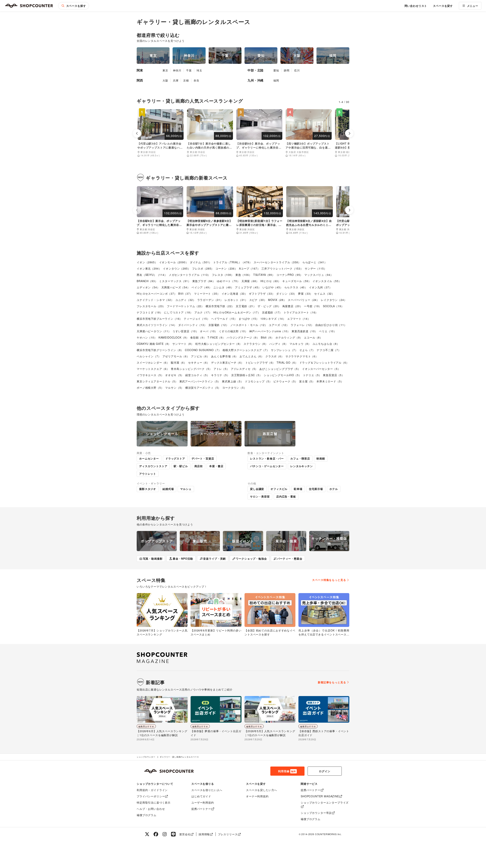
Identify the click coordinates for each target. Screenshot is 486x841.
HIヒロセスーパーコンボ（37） (157, 293)
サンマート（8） (183, 344)
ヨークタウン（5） (234, 387)
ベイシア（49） (202, 287)
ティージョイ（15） (197, 318)
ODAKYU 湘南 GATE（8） (154, 344)
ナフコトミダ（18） (150, 312)
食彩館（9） (198, 337)
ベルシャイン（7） (149, 356)
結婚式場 (168, 489)
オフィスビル (279, 489)
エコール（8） (313, 337)
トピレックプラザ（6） (260, 362)
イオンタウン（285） (176, 268)
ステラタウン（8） (256, 344)
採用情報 (204, 834)
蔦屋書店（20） (292, 306)
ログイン (324, 771)
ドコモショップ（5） (258, 381)
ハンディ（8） (278, 344)
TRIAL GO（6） (287, 362)
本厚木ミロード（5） (329, 381)
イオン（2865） (147, 262)
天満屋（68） (250, 281)
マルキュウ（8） (300, 344)
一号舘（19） (312, 306)
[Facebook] (156, 834)
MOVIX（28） (277, 300)
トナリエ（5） (312, 375)
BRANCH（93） (147, 281)
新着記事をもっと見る (332, 682)
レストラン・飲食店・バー (267, 458)
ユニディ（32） (185, 300)
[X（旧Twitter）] (147, 834)
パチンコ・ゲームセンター (267, 466)
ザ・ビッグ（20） (269, 306)
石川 (297, 70)
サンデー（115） (316, 268)
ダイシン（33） (286, 293)
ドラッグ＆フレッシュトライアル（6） (324, 362)
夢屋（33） (305, 293)
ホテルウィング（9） (288, 337)
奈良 (196, 80)
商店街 (198, 466)
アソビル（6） (200, 356)
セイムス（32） (324, 293)
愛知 (276, 70)
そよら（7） (307, 350)
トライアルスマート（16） (301, 312)
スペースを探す (76, 6)
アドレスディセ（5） (244, 369)
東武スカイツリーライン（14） (157, 325)
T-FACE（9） (216, 337)
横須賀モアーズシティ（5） (203, 387)
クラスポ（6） (274, 356)
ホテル (333, 489)
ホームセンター (149, 458)
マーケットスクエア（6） (153, 369)
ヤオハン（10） (147, 337)
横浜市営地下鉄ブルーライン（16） (159, 318)
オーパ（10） (208, 331)
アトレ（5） (221, 369)
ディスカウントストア (153, 466)
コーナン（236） (226, 268)
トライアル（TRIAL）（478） (232, 262)
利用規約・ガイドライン (152, 790)
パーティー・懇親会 (289, 558)
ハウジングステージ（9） (243, 337)
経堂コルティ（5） (197, 375)
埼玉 (199, 70)
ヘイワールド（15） (224, 318)
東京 (165, 70)
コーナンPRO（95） (289, 275)
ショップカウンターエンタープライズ (325, 802)
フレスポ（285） (203, 268)
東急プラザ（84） (203, 281)
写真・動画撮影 (153, 558)
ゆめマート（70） (228, 281)
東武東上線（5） (232, 381)
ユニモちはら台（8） (325, 344)
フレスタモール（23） (151, 306)
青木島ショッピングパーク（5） (191, 369)
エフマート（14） (298, 318)
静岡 (287, 70)
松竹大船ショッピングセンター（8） (218, 344)
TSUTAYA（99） (264, 275)
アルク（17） (203, 312)
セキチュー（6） (199, 362)
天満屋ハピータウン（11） (154, 331)
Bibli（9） (267, 337)
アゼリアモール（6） (176, 356)
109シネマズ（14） (273, 318)
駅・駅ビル (181, 466)
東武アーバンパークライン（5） (200, 381)
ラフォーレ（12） (302, 325)
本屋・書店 (216, 466)
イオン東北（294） (149, 268)
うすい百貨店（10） (185, 331)
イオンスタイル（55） (326, 281)
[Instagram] (164, 834)
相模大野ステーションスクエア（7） (245, 350)
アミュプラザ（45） (248, 287)
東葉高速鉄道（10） (304, 331)
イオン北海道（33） (234, 293)
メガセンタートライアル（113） (189, 275)
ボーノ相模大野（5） (150, 387)
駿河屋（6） (179, 362)
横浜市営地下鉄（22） (220, 306)
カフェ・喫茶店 (300, 458)
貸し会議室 (257, 489)
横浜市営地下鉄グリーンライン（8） (160, 350)
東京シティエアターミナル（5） (157, 381)
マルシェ (185, 489)
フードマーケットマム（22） (185, 306)
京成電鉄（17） (272, 312)
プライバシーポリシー (151, 796)
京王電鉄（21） (246, 306)
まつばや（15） (249, 318)
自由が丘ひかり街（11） (331, 325)
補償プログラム (146, 815)
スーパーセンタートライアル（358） (277, 262)
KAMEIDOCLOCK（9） (174, 337)
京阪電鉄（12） (218, 325)
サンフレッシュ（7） (284, 350)
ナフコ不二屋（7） (329, 350)
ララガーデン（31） (210, 300)
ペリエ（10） (327, 331)
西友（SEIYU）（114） (152, 275)
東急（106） (243, 275)
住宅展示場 (316, 489)
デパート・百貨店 (203, 458)
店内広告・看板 (286, 496)
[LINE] (173, 834)
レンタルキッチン (301, 466)
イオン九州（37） (320, 287)
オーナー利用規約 (257, 796)
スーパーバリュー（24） (303, 300)
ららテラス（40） (296, 287)
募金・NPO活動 (183, 558)
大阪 (165, 80)
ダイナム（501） (201, 262)
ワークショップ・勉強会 (251, 558)
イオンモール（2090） (173, 262)
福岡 (276, 80)
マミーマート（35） (207, 293)
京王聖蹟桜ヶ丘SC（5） (246, 375)
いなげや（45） (273, 287)
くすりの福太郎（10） (233, 331)
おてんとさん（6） (252, 356)
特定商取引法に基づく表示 (153, 802)
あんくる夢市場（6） (224, 356)
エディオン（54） (148, 287)
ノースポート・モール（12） (248, 325)
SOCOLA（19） (333, 306)
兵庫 (176, 80)
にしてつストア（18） (178, 312)
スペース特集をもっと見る (329, 580)
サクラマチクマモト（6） (302, 356)
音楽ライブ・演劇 (214, 558)
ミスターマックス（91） (175, 281)
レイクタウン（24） (334, 300)
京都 (186, 80)
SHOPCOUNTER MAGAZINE (320, 796)
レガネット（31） (236, 300)
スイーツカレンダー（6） (153, 362)
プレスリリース (228, 834)
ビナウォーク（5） (285, 381)
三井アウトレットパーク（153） (282, 268)
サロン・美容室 (260, 496)
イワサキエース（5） (150, 375)
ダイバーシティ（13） (192, 325)
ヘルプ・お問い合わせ (151, 809)
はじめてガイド (201, 796)
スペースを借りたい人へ (206, 790)
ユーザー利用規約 (202, 802)
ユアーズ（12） (279, 325)
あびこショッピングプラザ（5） (280, 369)
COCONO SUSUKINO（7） (203, 350)
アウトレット (147, 473)
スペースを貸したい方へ (261, 790)
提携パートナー (201, 809)
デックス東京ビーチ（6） (227, 362)
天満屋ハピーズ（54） (175, 287)
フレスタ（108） (223, 275)
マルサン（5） (174, 387)
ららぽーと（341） (314, 262)
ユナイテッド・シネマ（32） (155, 300)
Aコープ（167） (249, 268)
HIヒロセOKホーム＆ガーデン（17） (236, 312)
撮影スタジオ (147, 489)
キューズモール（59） (296, 281)
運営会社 (184, 834)
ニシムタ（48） (223, 287)
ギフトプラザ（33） (262, 293)
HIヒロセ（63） (270, 281)
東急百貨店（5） (333, 375)
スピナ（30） (258, 300)
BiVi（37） (185, 293)
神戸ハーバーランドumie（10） (269, 331)
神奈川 (177, 70)
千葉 (189, 70)
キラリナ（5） (220, 375)
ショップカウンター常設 (316, 813)
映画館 (320, 458)
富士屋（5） (307, 381)
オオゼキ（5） (174, 375)
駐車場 (298, 489)
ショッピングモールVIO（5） (282, 375)
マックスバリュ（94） (318, 275)
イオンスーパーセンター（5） (321, 369)
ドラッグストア (175, 458)
